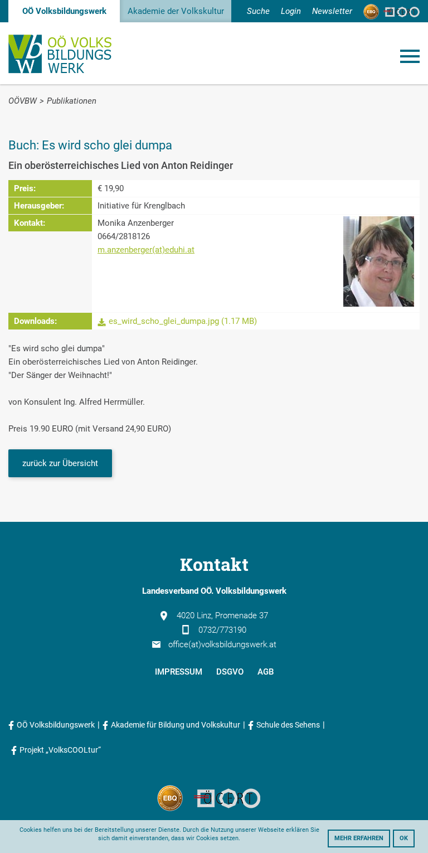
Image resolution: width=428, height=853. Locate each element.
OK (404, 838)
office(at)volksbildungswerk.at (222, 644)
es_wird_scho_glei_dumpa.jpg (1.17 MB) (183, 321)
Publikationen (71, 101)
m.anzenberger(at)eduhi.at (146, 250)
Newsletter (332, 11)
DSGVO (230, 672)
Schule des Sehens (288, 724)
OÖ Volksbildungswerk (64, 11)
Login (291, 11)
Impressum (178, 672)
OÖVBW (22, 101)
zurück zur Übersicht (60, 463)
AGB (265, 672)
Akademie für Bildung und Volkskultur (175, 724)
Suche (258, 11)
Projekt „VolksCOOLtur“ (60, 749)
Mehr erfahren (358, 838)
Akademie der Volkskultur (176, 11)
